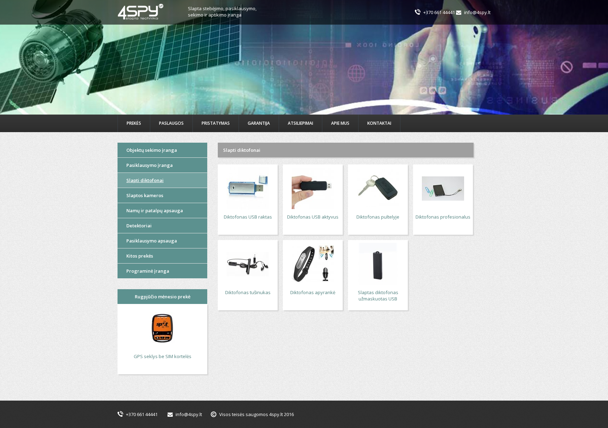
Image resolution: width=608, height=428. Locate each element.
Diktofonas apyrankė (312, 292)
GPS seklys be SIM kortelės (162, 356)
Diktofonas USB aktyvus (312, 217)
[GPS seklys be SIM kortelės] (162, 328)
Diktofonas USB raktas (248, 217)
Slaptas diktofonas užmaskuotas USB (378, 295)
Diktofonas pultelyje (377, 217)
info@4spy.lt (477, 12)
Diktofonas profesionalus (443, 217)
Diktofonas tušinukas (248, 292)
